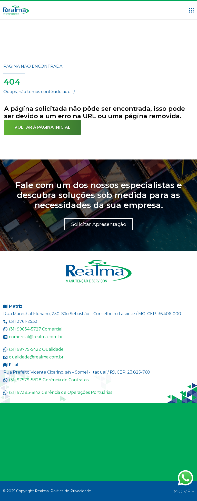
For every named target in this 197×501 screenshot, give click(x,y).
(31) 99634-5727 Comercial (36, 329)
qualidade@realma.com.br (36, 357)
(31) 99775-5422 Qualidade (36, 349)
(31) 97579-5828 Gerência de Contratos (48, 379)
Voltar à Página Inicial (42, 127)
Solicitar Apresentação (98, 224)
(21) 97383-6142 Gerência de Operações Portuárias (60, 392)
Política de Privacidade (71, 491)
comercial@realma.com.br (36, 336)
